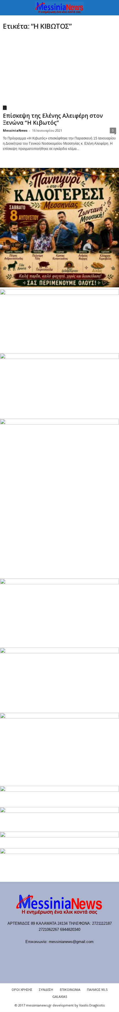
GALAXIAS (59, 996)
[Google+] (54, 953)
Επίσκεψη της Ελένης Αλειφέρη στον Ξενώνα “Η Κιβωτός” (53, 119)
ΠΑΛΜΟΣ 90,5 (97, 989)
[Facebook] (30, 953)
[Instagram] (66, 953)
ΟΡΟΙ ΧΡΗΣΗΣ (22, 989)
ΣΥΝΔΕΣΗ (46, 989)
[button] (110, 7)
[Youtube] (89, 953)
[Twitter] (78, 953)
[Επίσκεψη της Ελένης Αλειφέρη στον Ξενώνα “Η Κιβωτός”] (59, 73)
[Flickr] (42, 953)
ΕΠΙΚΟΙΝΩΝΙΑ (70, 989)
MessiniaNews (15, 130)
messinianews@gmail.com (71, 942)
